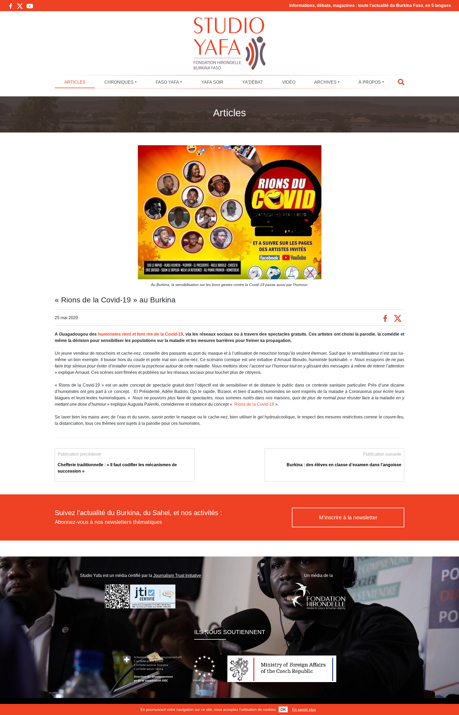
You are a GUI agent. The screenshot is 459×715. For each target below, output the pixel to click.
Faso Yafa (167, 82)
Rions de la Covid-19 (254, 404)
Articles (75, 82)
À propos (370, 82)
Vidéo (288, 82)
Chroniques (119, 82)
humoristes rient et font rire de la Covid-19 (140, 334)
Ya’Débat (252, 82)
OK (283, 709)
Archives (325, 82)
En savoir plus (304, 709)
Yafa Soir (212, 82)
